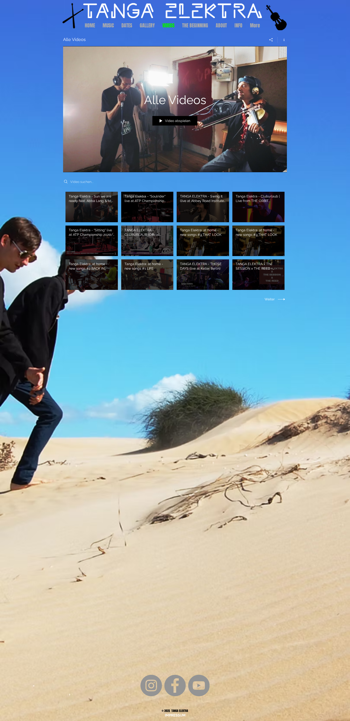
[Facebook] (175, 685)
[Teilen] (271, 40)
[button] (175, 715)
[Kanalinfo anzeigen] (282, 40)
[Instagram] (151, 685)
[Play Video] (91, 207)
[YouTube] (199, 685)
